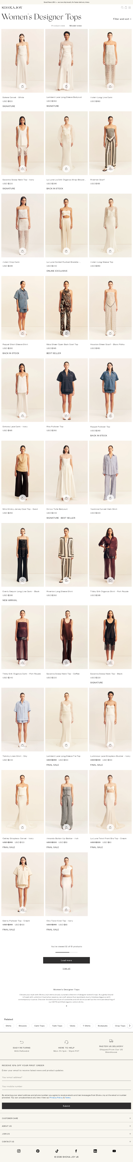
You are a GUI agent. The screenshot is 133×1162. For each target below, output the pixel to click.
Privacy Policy (56, 1097)
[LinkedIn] (95, 1151)
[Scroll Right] (129, 1025)
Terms (68, 1097)
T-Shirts (87, 1025)
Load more (66, 960)
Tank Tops (57, 1025)
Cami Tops (39, 1025)
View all (66, 968)
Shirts (8, 1025)
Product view (58, 25)
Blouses (23, 1025)
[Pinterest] (37, 1151)
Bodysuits (103, 1025)
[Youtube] (114, 1151)
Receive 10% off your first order (23, 1065)
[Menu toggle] (129, 7)
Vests (72, 1025)
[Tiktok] (57, 1151)
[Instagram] (18, 1151)
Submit (66, 1105)
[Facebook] (76, 1151)
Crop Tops (120, 1025)
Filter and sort (121, 18)
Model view (76, 25)
